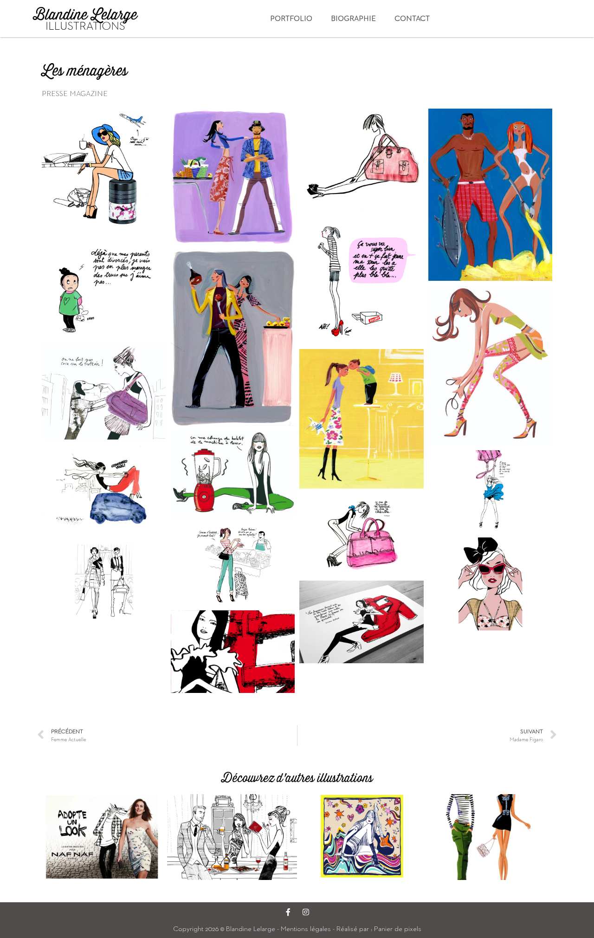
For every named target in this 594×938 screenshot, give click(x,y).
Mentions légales (306, 928)
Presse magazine (75, 93)
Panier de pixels (396, 928)
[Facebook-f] (288, 912)
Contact (412, 18)
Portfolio (291, 18)
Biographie (353, 18)
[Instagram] (306, 912)
